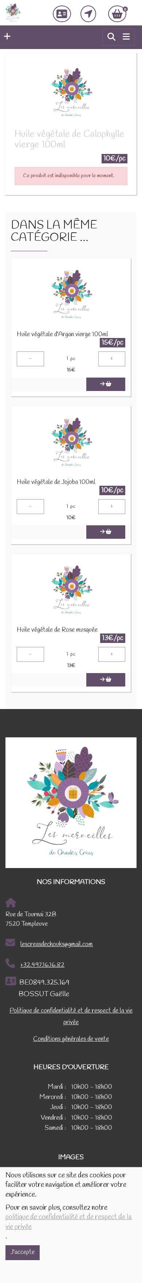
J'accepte (23, 1252)
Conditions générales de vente (71, 1039)
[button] (5, 37)
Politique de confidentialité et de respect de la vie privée (71, 1017)
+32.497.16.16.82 (42, 965)
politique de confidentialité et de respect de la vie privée (68, 1222)
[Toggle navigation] (126, 37)
